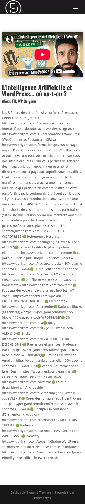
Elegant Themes (39, 492)
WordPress (42, 498)
